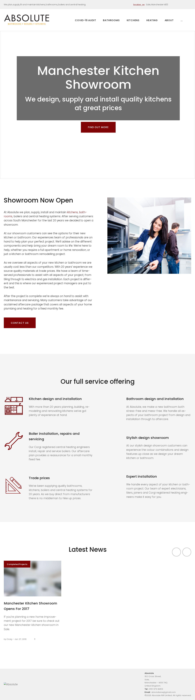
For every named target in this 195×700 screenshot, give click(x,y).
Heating (152, 21)
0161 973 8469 (156, 689)
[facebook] (173, 4)
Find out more (98, 127)
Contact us (20, 323)
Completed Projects (17, 564)
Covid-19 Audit (85, 20)
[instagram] (190, 4)
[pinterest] (185, 4)
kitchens (72, 212)
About (169, 20)
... (182, 20)
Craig (9, 639)
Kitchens (133, 21)
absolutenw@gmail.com (163, 692)
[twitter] (179, 4)
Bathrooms (111, 21)
